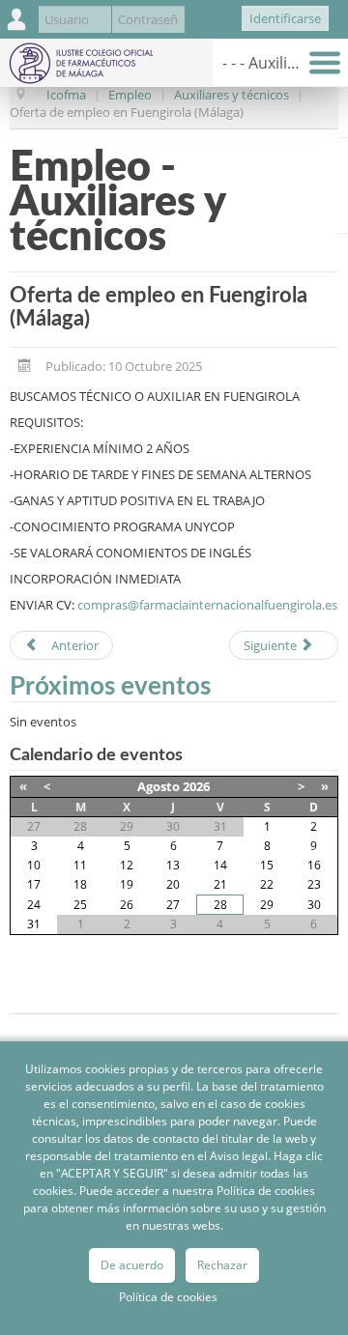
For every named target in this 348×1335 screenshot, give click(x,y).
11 (80, 865)
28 (220, 904)
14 (220, 865)
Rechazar (222, 1265)
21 (220, 884)
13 (173, 865)
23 (314, 884)
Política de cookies (168, 1297)
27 (173, 904)
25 (80, 904)
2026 (196, 786)
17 (34, 884)
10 (34, 865)
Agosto (158, 786)
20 (173, 884)
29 (267, 904)
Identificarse (285, 18)
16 (314, 865)
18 (80, 884)
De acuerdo (132, 1265)
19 (126, 884)
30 (314, 904)
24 (34, 904)
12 (126, 865)
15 (267, 865)
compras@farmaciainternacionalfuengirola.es (207, 604)
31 (34, 924)
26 (126, 904)
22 (267, 884)
